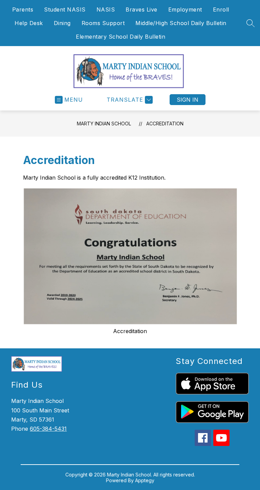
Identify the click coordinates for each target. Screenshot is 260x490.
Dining (62, 23)
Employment (185, 9)
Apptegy (144, 480)
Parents (23, 9)
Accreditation (164, 123)
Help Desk (29, 23)
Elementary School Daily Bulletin (120, 36)
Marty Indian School (104, 123)
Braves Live (141, 9)
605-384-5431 (48, 428)
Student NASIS (65, 9)
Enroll (221, 9)
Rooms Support (103, 23)
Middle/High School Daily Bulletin (180, 23)
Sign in (187, 99)
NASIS (105, 9)
